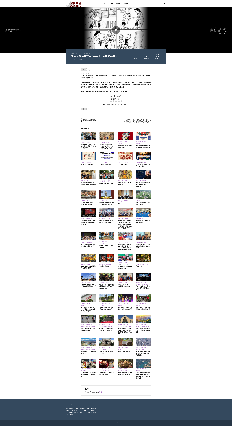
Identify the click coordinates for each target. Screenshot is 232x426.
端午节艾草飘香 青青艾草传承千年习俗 (143, 203)
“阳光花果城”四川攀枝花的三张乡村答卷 (106, 373)
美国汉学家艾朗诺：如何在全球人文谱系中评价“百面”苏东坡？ (88, 146)
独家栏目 (118, 3)
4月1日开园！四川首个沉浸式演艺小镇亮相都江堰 (125, 308)
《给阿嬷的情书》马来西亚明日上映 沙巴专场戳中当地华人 (88, 222)
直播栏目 (83, 53)
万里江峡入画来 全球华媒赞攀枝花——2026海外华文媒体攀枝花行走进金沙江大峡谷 (143, 375)
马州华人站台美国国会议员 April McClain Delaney (143, 184)
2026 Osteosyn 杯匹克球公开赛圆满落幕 (88, 267)
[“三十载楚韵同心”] (125, 156)
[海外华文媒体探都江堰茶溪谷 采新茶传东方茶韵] (106, 298)
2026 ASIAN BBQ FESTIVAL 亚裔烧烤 (87, 203)
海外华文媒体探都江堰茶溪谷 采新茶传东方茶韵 (106, 308)
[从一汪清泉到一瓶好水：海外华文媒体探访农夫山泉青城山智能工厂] (88, 298)
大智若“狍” (139, 266)
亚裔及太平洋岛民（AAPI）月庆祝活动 (124, 286)
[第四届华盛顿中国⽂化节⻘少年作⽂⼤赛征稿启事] (143, 136)
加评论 (135, 58)
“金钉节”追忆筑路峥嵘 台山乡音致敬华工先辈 (88, 286)
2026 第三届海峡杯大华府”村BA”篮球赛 (143, 165)
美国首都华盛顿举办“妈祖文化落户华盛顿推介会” (106, 203)
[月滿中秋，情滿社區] (88, 156)
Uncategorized (103, 162)
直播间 (111, 3)
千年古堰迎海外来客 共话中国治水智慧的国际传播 (143, 308)
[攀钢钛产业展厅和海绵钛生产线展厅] (106, 342)
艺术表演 (120, 143)
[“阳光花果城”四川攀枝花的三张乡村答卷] (106, 363)
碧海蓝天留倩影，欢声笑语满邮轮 (106, 246)
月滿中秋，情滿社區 (87, 164)
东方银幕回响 (102, 264)
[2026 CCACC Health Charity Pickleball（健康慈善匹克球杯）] (125, 257)
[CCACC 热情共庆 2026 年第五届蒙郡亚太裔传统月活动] (143, 236)
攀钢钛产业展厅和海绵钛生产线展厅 (106, 352)
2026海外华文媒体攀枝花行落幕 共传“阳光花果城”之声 (88, 374)
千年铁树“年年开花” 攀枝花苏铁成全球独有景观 (125, 373)
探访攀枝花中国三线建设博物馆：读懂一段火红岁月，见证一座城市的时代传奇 (125, 331)
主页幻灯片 (77, 53)
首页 (105, 3)
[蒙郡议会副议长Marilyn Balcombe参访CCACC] (88, 174)
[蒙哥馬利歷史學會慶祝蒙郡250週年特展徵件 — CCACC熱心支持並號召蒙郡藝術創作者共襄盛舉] (125, 236)
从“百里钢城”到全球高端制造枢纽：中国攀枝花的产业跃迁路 (143, 353)
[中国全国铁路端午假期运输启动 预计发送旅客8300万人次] (106, 212)
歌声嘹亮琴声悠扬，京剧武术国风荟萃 (125, 146)
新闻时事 (143, 284)
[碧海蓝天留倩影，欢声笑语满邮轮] (106, 236)
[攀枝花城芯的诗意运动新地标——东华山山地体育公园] (143, 319)
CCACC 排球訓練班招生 (106, 164)
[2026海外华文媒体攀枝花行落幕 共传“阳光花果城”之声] (88, 363)
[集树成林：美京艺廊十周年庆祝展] (125, 174)
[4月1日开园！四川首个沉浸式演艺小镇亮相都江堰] (125, 298)
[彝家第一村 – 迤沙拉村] (125, 342)
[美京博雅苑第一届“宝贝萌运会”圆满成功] (143, 212)
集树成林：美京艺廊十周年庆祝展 (125, 183)
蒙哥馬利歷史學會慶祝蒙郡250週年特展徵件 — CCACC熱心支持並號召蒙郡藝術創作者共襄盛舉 (125, 246)
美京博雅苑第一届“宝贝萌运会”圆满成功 (143, 221)
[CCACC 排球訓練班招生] (106, 156)
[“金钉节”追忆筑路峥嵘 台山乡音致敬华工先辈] (88, 277)
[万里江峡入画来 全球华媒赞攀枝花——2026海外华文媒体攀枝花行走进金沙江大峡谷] (143, 363)
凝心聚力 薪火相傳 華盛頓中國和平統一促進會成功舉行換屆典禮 (106, 286)
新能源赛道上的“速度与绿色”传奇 (88, 352)
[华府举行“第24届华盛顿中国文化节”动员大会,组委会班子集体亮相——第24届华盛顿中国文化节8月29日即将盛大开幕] (125, 212)
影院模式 (157, 58)
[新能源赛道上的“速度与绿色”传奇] (88, 342)
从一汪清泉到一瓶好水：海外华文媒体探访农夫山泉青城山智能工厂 (88, 309)
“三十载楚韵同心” (123, 164)
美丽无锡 (88, 53)
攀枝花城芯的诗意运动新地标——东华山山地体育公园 (143, 330)
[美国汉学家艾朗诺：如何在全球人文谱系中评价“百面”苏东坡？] (88, 136)
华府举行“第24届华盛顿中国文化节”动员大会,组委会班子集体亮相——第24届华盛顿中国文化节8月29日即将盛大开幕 (125, 224)
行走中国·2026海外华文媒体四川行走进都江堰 (106, 329)
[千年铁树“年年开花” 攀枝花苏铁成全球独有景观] (125, 363)
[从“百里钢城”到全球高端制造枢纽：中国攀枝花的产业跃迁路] (143, 342)
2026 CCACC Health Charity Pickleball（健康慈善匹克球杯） (125, 266)
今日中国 (138, 284)
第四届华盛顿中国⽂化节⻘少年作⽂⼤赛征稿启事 (143, 146)
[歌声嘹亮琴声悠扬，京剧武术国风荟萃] (125, 136)
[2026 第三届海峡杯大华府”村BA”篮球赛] (143, 156)
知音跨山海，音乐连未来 (106, 183)
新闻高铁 (148, 284)
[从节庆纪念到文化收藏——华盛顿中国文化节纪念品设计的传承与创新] (106, 136)
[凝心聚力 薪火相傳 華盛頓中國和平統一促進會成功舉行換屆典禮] (106, 277)
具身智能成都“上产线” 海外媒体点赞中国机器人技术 (143, 288)
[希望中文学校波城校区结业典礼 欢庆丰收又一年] (88, 236)
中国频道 (125, 3)
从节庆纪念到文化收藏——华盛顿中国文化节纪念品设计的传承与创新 (106, 146)
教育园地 (144, 141)
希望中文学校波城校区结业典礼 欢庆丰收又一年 (88, 245)
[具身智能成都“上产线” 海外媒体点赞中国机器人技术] (143, 277)
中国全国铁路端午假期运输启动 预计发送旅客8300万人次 (106, 222)
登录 (100, 392)
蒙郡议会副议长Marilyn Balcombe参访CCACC (88, 183)
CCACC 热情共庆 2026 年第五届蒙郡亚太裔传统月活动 (143, 246)
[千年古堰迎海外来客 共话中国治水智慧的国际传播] (143, 298)
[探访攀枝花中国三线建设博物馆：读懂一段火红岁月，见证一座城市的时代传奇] (125, 319)
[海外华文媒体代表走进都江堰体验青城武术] (88, 319)
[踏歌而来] (125, 194)
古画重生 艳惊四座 (104, 266)
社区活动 (107, 142)
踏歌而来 (120, 203)
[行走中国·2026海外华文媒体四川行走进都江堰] (106, 319)
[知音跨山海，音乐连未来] (106, 174)
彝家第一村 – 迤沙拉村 (124, 351)
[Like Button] (83, 69)
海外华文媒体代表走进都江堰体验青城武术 (88, 329)
